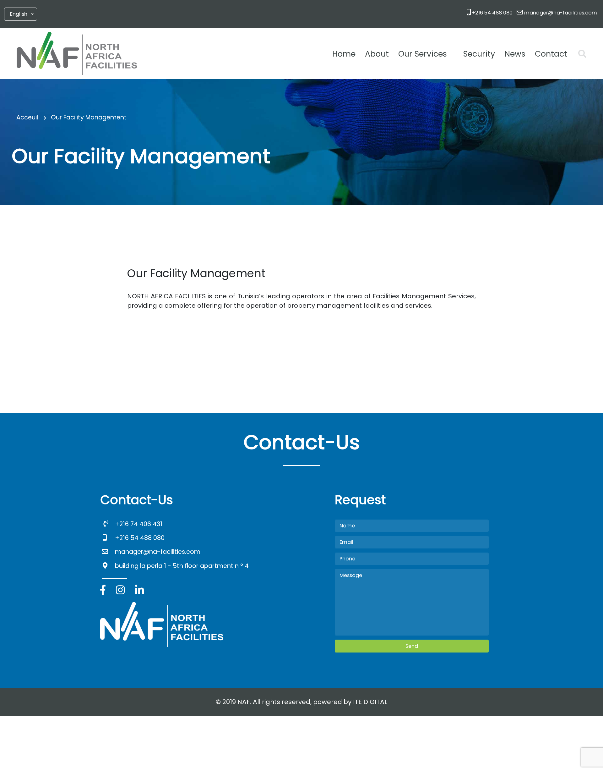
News (514, 54)
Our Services (422, 54)
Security (479, 54)
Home (344, 54)
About (377, 54)
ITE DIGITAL (370, 701)
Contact (551, 54)
